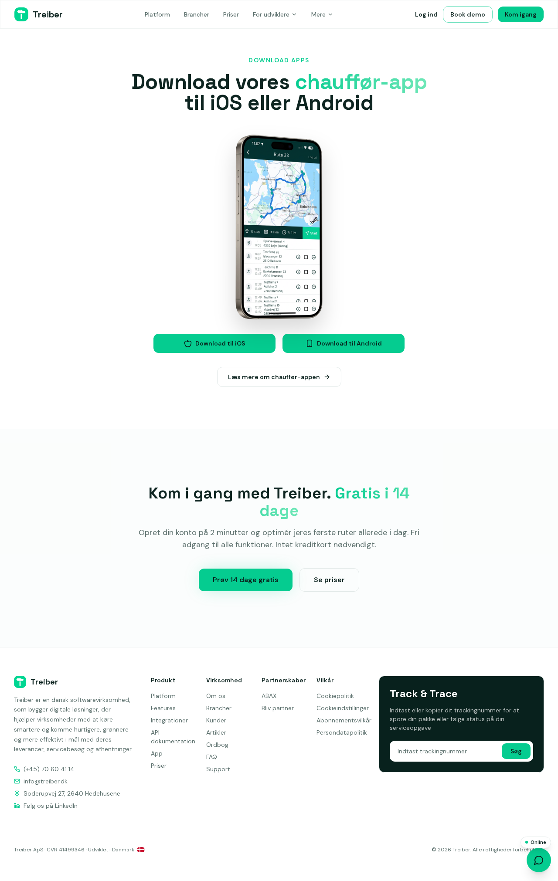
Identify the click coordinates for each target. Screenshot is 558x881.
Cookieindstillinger (342, 708)
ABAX (269, 696)
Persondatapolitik (341, 732)
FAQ (211, 757)
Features (163, 708)
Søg (516, 751)
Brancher (196, 14)
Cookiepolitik (335, 696)
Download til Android (349, 343)
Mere (318, 14)
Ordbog (217, 745)
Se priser (329, 579)
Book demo (467, 14)
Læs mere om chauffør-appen (274, 377)
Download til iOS (220, 343)
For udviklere (271, 14)
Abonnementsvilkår (343, 720)
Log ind (426, 14)
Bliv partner (278, 708)
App (157, 753)
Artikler (216, 732)
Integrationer (169, 720)
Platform (157, 14)
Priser (231, 14)
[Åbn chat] (539, 860)
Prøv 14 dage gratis (246, 579)
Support (218, 769)
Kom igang (521, 14)
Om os (215, 696)
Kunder (216, 720)
